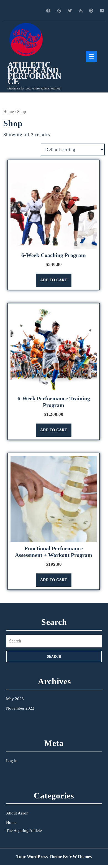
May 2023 (15, 699)
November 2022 (20, 708)
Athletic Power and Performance (34, 73)
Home (8, 111)
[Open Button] (91, 56)
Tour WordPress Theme (39, 856)
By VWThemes (77, 856)
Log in (11, 760)
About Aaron (17, 813)
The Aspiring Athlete (24, 830)
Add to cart (53, 280)
